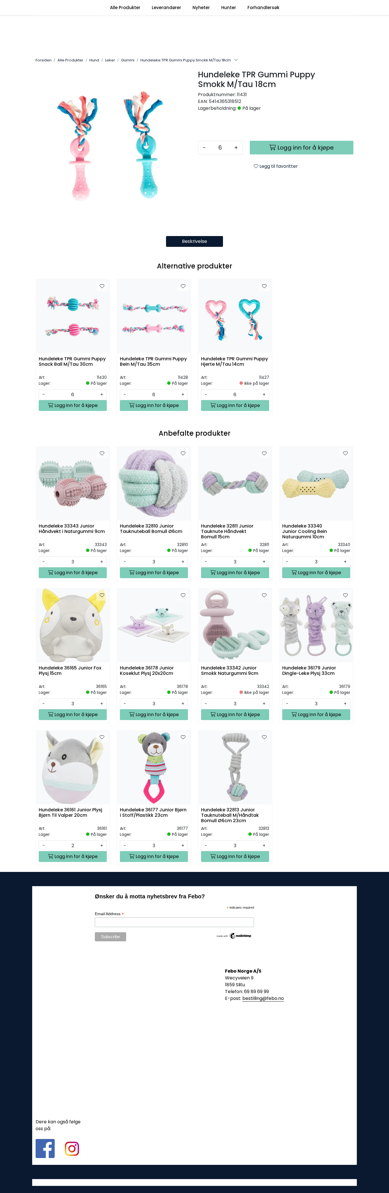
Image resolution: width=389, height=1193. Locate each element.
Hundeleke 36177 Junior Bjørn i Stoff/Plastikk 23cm (153, 812)
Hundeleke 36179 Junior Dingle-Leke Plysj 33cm (309, 671)
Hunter (228, 8)
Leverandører (166, 8)
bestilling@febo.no (263, 998)
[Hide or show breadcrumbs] (236, 60)
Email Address (109, 914)
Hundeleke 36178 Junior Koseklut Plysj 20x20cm (147, 671)
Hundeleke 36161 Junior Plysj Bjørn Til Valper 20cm (70, 812)
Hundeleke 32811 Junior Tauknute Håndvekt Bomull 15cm (227, 531)
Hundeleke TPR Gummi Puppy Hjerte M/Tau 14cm (234, 361)
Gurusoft (194, 1182)
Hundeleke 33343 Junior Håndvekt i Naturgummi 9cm (72, 529)
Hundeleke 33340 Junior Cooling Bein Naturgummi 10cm (304, 531)
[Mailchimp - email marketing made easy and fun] (234, 935)
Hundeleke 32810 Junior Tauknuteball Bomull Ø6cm (151, 529)
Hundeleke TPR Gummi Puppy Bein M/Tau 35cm (153, 361)
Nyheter (201, 8)
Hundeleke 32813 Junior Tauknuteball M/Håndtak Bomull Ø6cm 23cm (230, 815)
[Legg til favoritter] (102, 286)
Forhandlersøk (263, 8)
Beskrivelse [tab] (194, 241)
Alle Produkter (125, 8)
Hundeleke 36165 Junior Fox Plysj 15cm (70, 671)
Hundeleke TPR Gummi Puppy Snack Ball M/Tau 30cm (72, 361)
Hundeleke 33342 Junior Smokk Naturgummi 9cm (229, 671)
